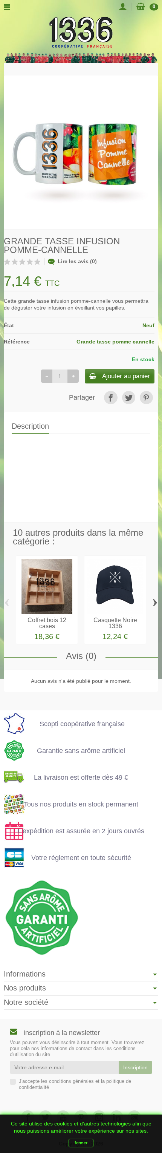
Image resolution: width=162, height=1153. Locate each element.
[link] (110, 397)
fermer (81, 1143)
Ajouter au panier (126, 376)
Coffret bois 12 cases (47, 623)
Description (30, 426)
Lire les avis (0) (77, 261)
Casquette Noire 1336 (115, 623)
